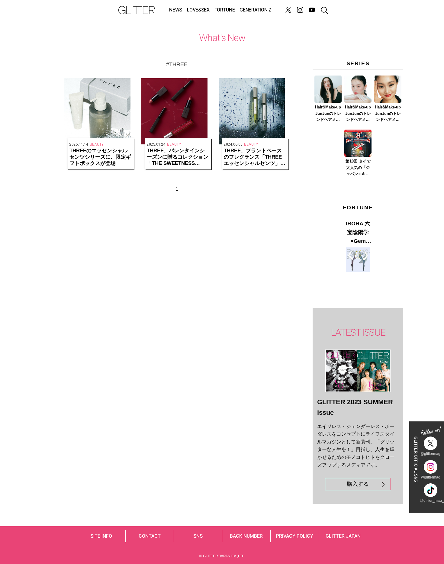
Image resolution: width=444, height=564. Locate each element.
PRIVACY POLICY (294, 536)
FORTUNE (224, 10)
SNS (198, 536)
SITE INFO (101, 536)
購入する (358, 484)
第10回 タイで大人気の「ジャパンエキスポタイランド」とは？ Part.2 (358, 168)
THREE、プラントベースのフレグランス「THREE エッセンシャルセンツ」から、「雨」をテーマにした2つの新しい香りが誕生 (254, 157)
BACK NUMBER (246, 536)
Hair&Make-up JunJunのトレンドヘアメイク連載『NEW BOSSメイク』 (328, 114)
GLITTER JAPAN (343, 536)
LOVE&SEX (198, 10)
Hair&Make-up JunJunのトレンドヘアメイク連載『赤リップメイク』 (388, 114)
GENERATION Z (255, 10)
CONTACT (150, 536)
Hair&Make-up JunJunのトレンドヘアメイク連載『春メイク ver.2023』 (358, 114)
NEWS (175, 10)
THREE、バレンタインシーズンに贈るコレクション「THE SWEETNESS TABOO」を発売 (177, 157)
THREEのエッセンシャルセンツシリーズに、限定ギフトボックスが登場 (100, 157)
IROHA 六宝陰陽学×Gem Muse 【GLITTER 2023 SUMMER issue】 (358, 233)
